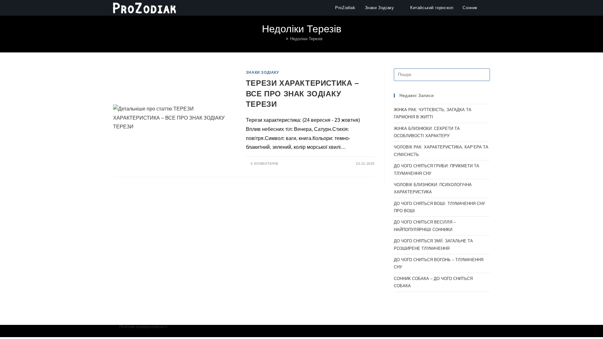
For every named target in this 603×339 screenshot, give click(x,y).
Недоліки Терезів (306, 38)
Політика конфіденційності (143, 327)
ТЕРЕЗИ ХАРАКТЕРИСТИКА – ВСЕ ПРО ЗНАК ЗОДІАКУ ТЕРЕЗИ (302, 93)
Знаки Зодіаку (262, 72)
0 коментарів (264, 163)
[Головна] (282, 38)
